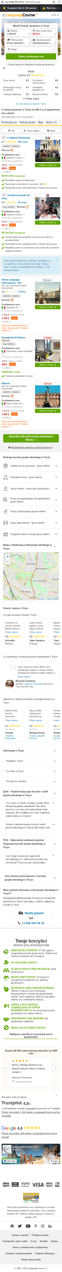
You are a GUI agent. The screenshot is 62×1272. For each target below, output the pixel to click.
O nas (34, 1241)
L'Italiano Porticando (33, 684)
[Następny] (59, 121)
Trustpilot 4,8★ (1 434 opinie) (21, 8)
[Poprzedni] (2, 121)
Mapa (40, 122)
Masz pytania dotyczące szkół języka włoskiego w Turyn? (30, 892)
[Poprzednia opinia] (6, 1068)
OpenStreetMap (52, 599)
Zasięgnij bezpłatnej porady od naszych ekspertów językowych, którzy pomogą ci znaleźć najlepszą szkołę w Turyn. (29, 901)
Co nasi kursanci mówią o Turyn (31, 104)
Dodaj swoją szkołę (31, 1259)
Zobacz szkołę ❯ (47, 165)
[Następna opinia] (56, 1068)
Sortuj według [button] (33, 131)
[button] (2, 2)
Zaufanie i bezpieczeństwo (19, 1253)
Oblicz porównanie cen (31, 56)
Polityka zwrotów (40, 1235)
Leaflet (41, 599)
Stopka (54, 1241)
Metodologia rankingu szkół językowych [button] (32, 447)
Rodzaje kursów (27, 122)
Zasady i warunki (20, 1235)
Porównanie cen (9, 122)
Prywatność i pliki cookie (15, 1241)
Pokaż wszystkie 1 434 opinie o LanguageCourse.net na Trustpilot (31, 1114)
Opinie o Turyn (53, 122)
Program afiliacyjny (45, 1253)
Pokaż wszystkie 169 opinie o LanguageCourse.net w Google (29, 1135)
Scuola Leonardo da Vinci (37, 737)
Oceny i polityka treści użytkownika (30, 1247)
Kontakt (43, 1241)
